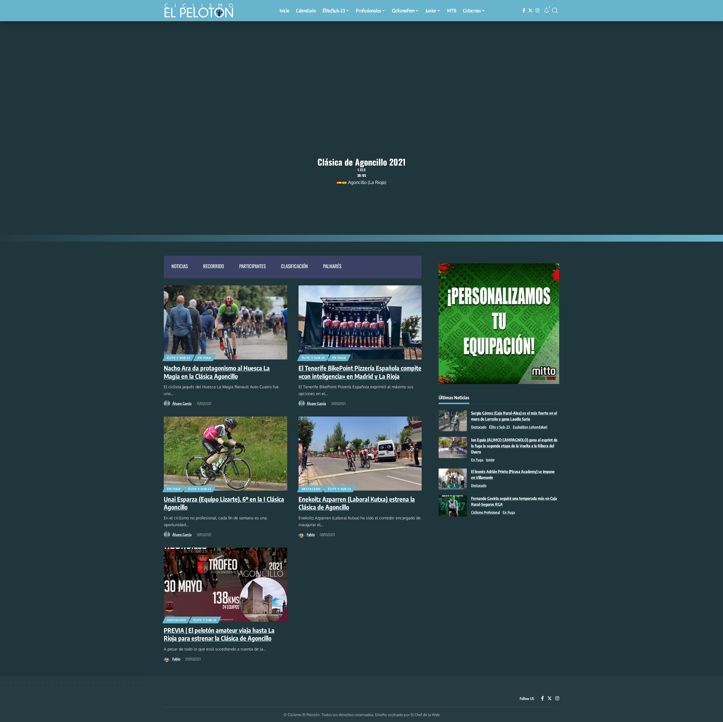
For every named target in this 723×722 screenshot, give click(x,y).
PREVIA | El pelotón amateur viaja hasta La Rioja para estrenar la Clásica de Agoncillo (219, 634)
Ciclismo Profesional (485, 512)
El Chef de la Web (425, 714)
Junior (490, 460)
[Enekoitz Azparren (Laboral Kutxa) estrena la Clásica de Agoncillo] (360, 454)
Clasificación (294, 266)
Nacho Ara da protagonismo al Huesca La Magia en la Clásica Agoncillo (217, 372)
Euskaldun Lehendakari (530, 427)
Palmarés (332, 266)
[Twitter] (530, 10)
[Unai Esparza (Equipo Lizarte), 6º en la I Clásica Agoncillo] (225, 454)
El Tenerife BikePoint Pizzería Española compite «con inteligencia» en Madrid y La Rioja (360, 372)
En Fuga (204, 357)
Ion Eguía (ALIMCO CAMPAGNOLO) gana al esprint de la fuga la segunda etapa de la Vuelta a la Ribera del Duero (514, 445)
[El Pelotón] (201, 11)
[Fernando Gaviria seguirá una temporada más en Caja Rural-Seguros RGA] (453, 506)
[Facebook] (524, 10)
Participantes (252, 266)
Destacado (311, 489)
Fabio (311, 534)
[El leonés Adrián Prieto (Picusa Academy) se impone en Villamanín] (453, 479)
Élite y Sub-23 (178, 357)
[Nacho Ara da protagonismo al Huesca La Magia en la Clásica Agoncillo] (225, 322)
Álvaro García (181, 403)
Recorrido (213, 266)
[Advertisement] (361, 63)
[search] (555, 10)
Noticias (179, 266)
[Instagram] (537, 10)
